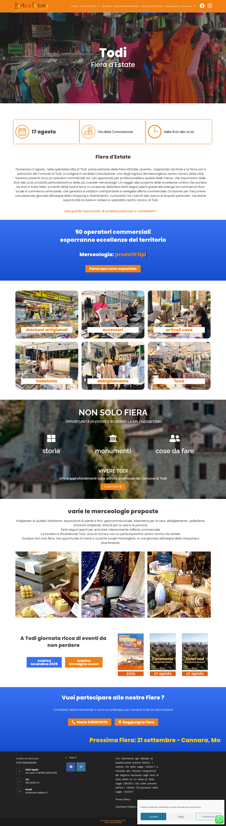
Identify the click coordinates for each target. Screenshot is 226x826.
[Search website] (195, 6)
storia (51, 451)
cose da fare (175, 451)
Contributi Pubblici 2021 (128, 806)
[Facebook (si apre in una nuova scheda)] (202, 5)
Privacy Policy (122, 799)
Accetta (153, 816)
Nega (181, 816)
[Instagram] (81, 766)
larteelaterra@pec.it (36, 792)
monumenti (113, 451)
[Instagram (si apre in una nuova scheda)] (210, 5)
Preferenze (208, 816)
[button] (105, 100)
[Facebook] (70, 766)
